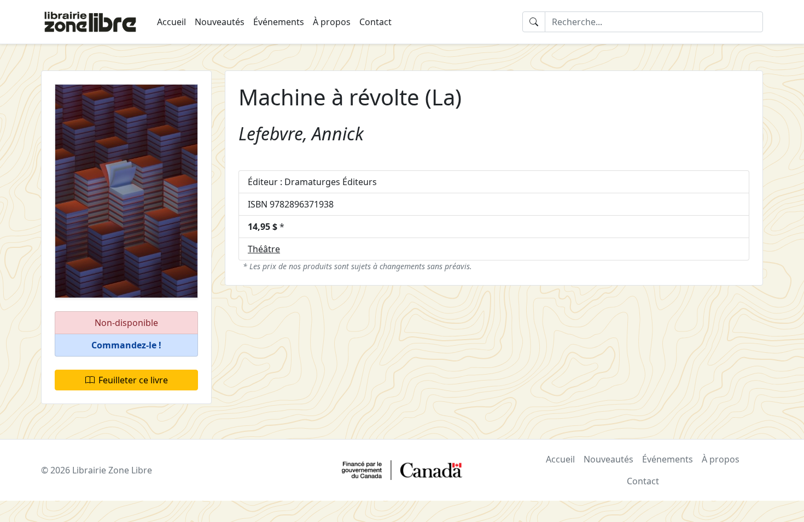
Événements (278, 22)
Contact (375, 22)
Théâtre (264, 249)
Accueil (171, 22)
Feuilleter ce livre (133, 380)
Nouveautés (219, 22)
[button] (126, 345)
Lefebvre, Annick (301, 133)
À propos (332, 22)
